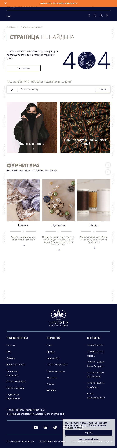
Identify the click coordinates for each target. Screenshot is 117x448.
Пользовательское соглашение (52, 441)
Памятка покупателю (57, 364)
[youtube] (35, 427)
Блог (9, 351)
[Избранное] (95, 16)
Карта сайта (53, 358)
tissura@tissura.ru (96, 397)
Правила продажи (56, 371)
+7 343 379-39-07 (95, 373)
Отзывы (11, 358)
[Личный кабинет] (107, 16)
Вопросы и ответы (16, 364)
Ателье (50, 384)
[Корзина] (101, 16)
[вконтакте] (45, 427)
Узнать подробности (89, 439)
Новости (11, 345)
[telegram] (54, 427)
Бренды (51, 351)
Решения (51, 390)
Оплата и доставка (16, 381)
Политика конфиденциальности (20, 441)
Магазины (52, 377)
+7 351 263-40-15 (95, 383)
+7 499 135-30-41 (95, 351)
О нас (49, 345)
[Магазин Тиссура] (58, 317)
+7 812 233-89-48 (95, 362)
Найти (102, 89)
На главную (24, 68)
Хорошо (88, 432)
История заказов (15, 388)
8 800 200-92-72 (95, 345)
